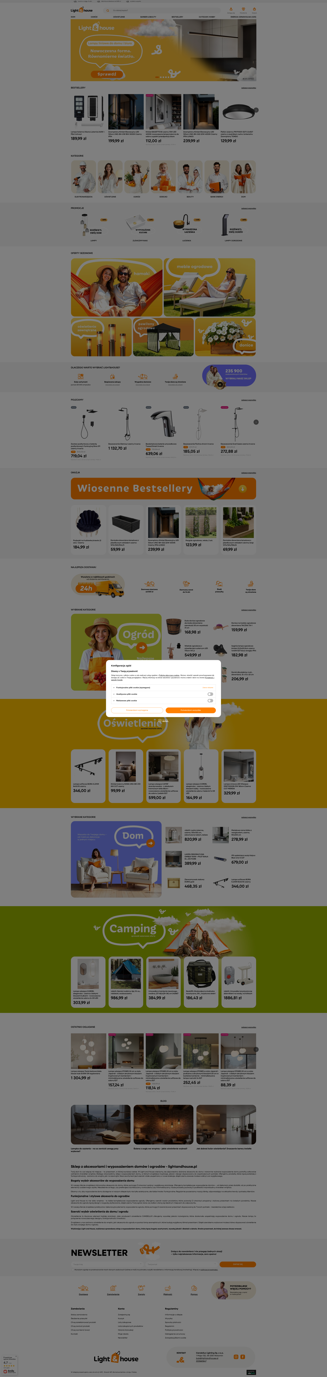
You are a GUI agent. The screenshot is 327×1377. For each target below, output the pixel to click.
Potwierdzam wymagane (137, 710)
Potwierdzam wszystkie (191, 710)
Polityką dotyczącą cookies (169, 675)
